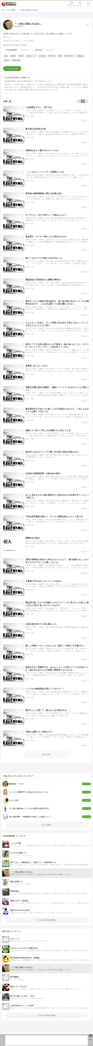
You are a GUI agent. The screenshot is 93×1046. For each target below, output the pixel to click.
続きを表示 (46, 754)
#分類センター (31, 56)
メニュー (88, 5)
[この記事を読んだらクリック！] (85, 121)
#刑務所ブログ (69, 56)
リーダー (71, 5)
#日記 (6, 56)
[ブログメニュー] (87, 25)
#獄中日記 (42, 56)
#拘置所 (21, 56)
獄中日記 (39, 50)
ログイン (79, 5)
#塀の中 (6, 60)
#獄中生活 (51, 56)
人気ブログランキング (9, 4)
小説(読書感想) (11, 50)
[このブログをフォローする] (12, 68)
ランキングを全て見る (46, 920)
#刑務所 (13, 56)
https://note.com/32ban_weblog (14, 45)
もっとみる (46, 825)
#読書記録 (80, 56)
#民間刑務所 (16, 60)
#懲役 (60, 56)
